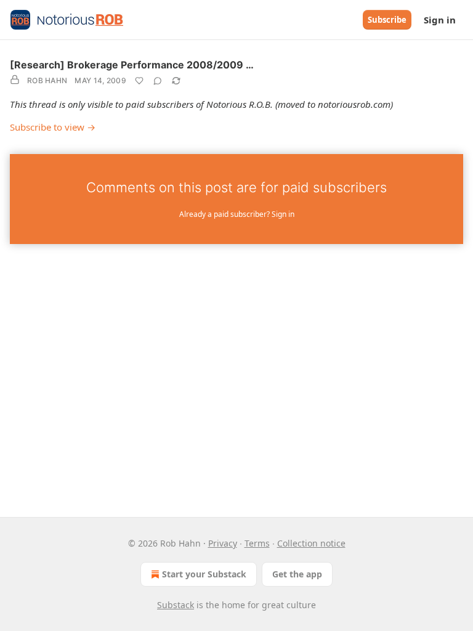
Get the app (297, 574)
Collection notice (311, 543)
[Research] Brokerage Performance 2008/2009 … (132, 65)
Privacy (222, 543)
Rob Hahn (47, 80)
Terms (257, 543)
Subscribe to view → (52, 127)
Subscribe (387, 19)
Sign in (440, 20)
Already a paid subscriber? (236, 214)
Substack (175, 605)
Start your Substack (204, 574)
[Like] (139, 80)
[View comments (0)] (158, 80)
